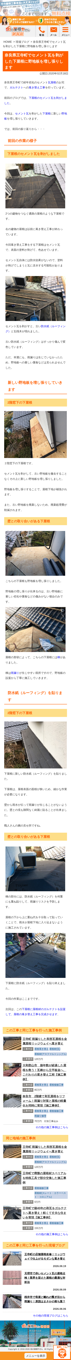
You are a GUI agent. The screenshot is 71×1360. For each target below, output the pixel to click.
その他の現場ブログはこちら (50, 1315)
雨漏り (15, 672)
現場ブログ (22, 41)
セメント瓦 (22, 113)
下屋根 (46, 113)
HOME (7, 41)
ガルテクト (16, 87)
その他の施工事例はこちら (52, 1127)
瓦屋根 (52, 82)
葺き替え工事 (37, 87)
